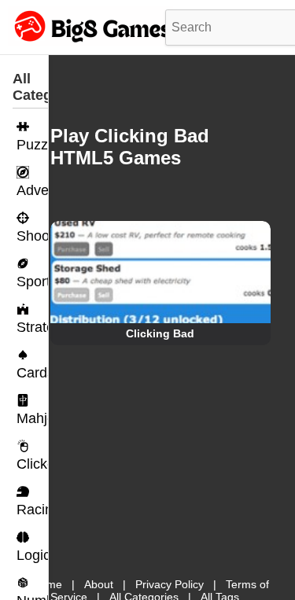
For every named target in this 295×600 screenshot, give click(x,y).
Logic (32, 555)
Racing (32, 509)
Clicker (32, 464)
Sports (32, 281)
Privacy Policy (169, 584)
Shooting (32, 236)
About (98, 584)
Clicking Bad (160, 333)
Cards (32, 373)
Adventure (32, 190)
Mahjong (32, 418)
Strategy (32, 327)
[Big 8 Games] (90, 41)
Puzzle (32, 145)
